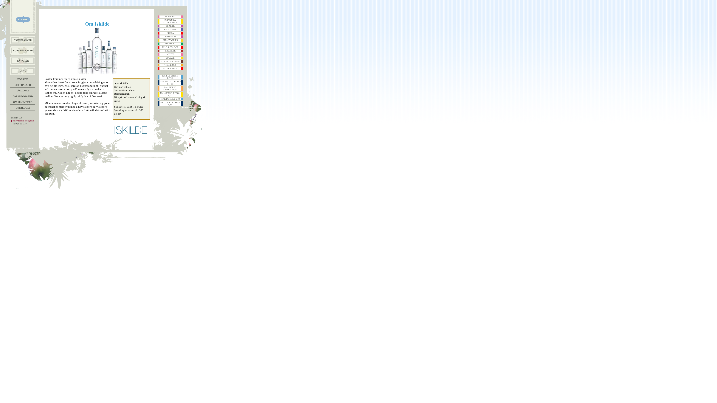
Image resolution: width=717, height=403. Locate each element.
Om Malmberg (22, 102)
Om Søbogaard (23, 96)
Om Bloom (23, 107)
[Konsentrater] (22, 50)
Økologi (23, 90)
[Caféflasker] (22, 40)
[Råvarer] (22, 61)
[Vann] (22, 71)
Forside (22, 79)
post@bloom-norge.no (22, 120)
